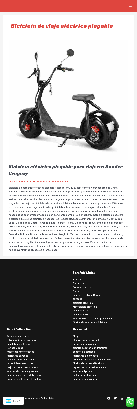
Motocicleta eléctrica (85, 306)
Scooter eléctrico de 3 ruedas (24, 379)
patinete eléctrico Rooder (87, 295)
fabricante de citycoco (85, 355)
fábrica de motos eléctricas (88, 363)
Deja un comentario (20, 181)
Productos (39, 181)
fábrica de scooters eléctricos (90, 322)
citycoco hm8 (80, 314)
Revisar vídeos (15, 347)
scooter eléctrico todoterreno (24, 375)
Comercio (78, 283)
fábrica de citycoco (17, 355)
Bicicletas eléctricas (18, 344)
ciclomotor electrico (84, 375)
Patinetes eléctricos (18, 336)
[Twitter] (115, 398)
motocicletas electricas (20, 363)
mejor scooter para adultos (22, 367)
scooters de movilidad (85, 379)
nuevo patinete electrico (20, 351)
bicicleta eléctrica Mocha (21, 359)
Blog (75, 336)
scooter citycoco (82, 371)
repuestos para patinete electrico (91, 367)
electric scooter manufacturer (90, 347)
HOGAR (77, 279)
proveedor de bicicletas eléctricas (92, 359)
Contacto (78, 291)
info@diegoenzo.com (85, 344)
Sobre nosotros (82, 287)
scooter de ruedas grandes (22, 371)
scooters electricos (84, 351)
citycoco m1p (80, 310)
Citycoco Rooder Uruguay (21, 340)
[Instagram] (122, 398)
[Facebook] (108, 398)
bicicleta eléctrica (83, 302)
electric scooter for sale (86, 340)
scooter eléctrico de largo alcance (92, 318)
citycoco (77, 298)
